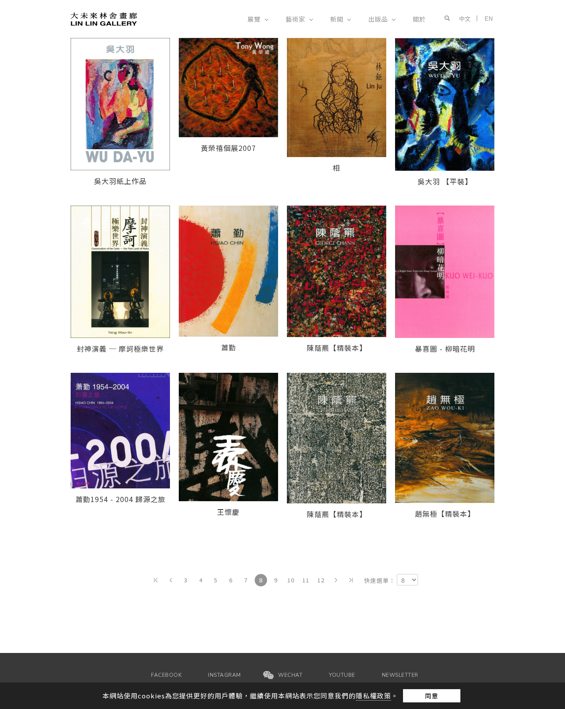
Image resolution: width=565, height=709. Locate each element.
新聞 (336, 19)
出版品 (378, 19)
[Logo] (104, 18)
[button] (445, 18)
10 (290, 580)
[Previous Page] (171, 580)
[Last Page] (351, 580)
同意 (431, 695)
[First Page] (156, 580)
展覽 (254, 19)
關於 (419, 19)
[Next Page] (336, 580)
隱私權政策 (373, 695)
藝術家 (295, 19)
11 (305, 580)
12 (320, 580)
